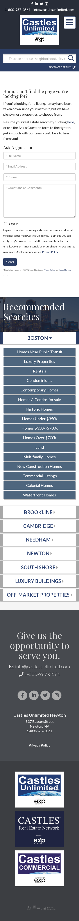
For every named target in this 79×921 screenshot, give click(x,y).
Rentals (39, 371)
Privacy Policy (50, 252)
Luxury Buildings (38, 581)
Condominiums (39, 380)
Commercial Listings (39, 475)
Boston (37, 338)
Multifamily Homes (39, 456)
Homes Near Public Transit (40, 351)
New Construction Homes (39, 466)
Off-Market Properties (38, 595)
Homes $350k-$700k (40, 428)
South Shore (38, 567)
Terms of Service (65, 270)
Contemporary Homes (39, 390)
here (70, 122)
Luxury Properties (39, 361)
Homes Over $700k (39, 437)
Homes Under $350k (39, 418)
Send (10, 262)
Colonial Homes (39, 485)
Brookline (38, 512)
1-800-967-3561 (18, 9)
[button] (71, 58)
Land (39, 447)
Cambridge (38, 526)
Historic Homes (39, 409)
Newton (38, 553)
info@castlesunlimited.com (53, 9)
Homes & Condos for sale (39, 399)
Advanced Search (60, 67)
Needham (38, 540)
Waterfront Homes (39, 495)
